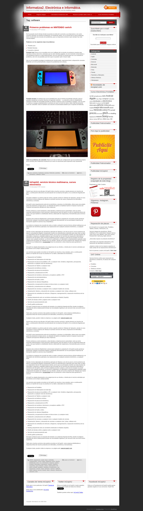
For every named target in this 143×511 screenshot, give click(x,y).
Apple (93, 56)
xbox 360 (109, 119)
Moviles (41, 466)
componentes (33, 461)
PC (57, 466)
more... (81, 173)
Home (29, 14)
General (43, 29)
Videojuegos (95, 80)
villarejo (52, 470)
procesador (99, 113)
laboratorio (44, 464)
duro (37, 463)
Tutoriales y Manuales (97, 75)
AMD (104, 96)
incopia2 (106, 103)
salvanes (47, 469)
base (46, 460)
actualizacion (98, 96)
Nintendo (52, 173)
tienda (44, 470)
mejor (97, 107)
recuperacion (53, 467)
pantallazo (32, 174)
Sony (92, 70)
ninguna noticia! (111, 44)
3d (90, 96)
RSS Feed (112, 7)
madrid (50, 464)
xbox (104, 119)
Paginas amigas (41, 14)
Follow (44, 168)
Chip (97, 99)
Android (93, 54)
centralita (51, 460)
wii (99, 119)
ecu (41, 463)
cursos (40, 461)
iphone (100, 105)
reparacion (32, 469)
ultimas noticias (93, 119)
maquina (55, 464)
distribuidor (32, 463)
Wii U (101, 119)
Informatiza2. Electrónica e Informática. (53, 7)
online (46, 466)
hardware (41, 173)
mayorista (32, 466)
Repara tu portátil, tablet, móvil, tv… (83, 14)
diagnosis (49, 461)
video (48, 470)
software (38, 174)
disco (53, 461)
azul (30, 173)
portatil (35, 467)
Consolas (94, 59)
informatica (37, 464)
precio (93, 113)
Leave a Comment (69, 173)
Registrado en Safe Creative (98, 184)
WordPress (114, 509)
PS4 (109, 113)
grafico (57, 463)
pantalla (57, 173)
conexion (35, 173)
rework (38, 469)
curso (91, 101)
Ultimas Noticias (96, 77)
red (58, 467)
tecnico (40, 470)
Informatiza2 (34, 29)
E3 (101, 101)
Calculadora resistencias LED (59, 14)
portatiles (40, 467)
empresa (51, 463)
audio (42, 460)
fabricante (92, 103)
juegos (113, 105)
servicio (52, 469)
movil (37, 466)
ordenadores (52, 466)
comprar (105, 99)
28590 (31, 460)
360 (92, 96)
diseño (58, 461)
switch (43, 174)
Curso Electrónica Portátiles (106, 14)
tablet (31, 470)
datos (43, 461)
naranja (46, 173)
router (42, 469)
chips (100, 99)
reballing (46, 467)
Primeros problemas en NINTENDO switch (51, 27)
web (36, 471)
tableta (35, 470)
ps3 (105, 113)
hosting (31, 464)
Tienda (93, 72)
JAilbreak (107, 105)
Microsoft (94, 64)
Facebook (98, 103)
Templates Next (100, 509)
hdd (102, 103)
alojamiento (37, 460)
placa (31, 467)
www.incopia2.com (66, 318)
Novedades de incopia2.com (98, 86)
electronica (45, 463)
